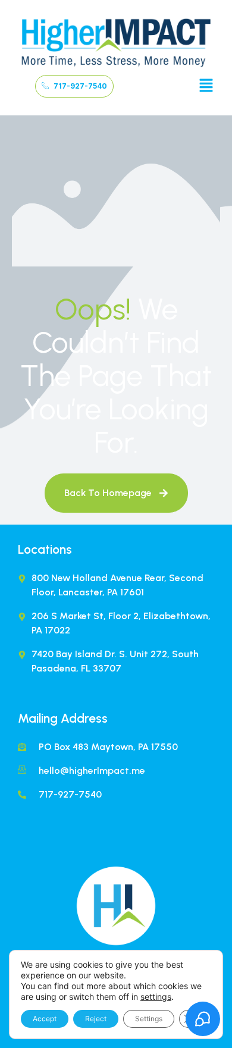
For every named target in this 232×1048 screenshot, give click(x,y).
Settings (148, 1018)
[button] (206, 86)
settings (155, 996)
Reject (95, 1018)
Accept (45, 1018)
